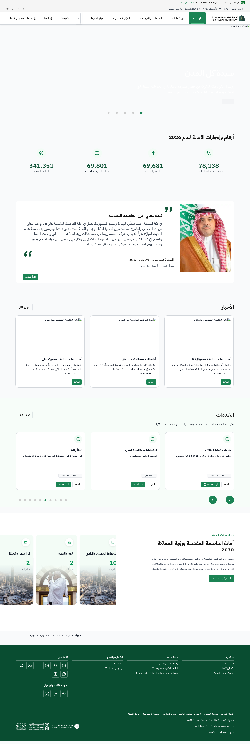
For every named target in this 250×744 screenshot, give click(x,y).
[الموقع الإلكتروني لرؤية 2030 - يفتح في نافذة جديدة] (21, 726)
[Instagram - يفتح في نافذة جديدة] (64, 665)
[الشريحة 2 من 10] (25, 500)
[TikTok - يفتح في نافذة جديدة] (64, 674)
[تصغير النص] (47, 693)
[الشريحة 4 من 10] (35, 500)
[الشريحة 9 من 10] (60, 500)
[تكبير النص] (55, 693)
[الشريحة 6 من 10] (45, 500)
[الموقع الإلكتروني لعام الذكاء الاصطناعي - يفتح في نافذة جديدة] (39, 726)
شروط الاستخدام (169, 714)
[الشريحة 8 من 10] (55, 500)
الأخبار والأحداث (227, 668)
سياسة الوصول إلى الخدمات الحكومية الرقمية (198, 714)
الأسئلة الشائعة (227, 714)
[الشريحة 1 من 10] (20, 500)
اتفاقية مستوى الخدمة (224, 673)
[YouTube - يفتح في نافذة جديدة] (38, 665)
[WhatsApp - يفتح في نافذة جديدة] (30, 665)
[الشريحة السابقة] (213, 500)
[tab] (141, 113)
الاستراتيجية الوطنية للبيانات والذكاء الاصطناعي (158, 673)
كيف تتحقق (189, 2)
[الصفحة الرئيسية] (65, 726)
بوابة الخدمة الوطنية (169, 663)
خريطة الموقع (134, 714)
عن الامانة (229, 663)
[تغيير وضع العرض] (64, 693)
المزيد (228, 102)
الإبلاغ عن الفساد (115, 668)
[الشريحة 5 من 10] (40, 500)
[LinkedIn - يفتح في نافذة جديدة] (47, 665)
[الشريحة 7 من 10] (50, 500)
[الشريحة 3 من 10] (30, 500)
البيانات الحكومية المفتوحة (166, 668)
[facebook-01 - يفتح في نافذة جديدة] (55, 674)
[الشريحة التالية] (230, 500)
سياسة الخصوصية (151, 714)
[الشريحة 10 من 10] (66, 500)
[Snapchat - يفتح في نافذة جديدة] (55, 665)
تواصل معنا (118, 663)
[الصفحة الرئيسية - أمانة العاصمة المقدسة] (228, 18)
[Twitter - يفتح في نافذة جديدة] (21, 665)
